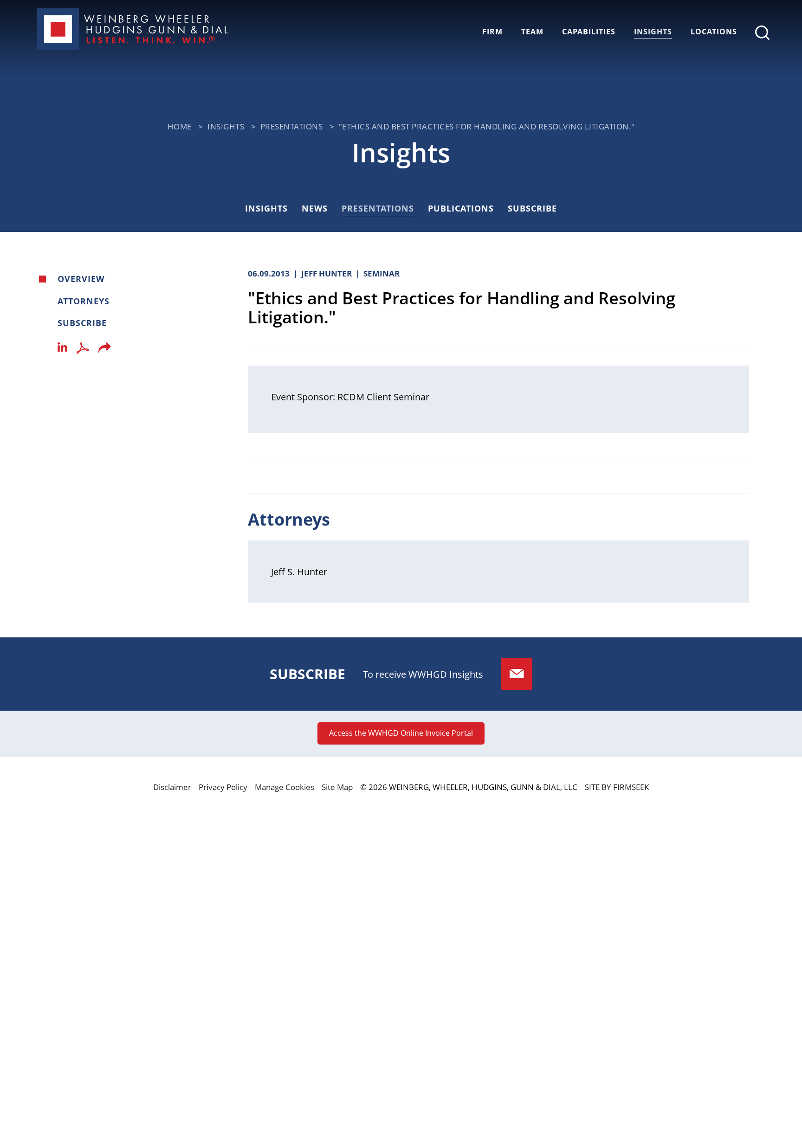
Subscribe (532, 208)
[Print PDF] (83, 350)
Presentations (291, 126)
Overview (81, 278)
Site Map (337, 787)
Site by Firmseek (617, 787)
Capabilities (588, 31)
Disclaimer (172, 787)
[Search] (762, 33)
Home (180, 126)
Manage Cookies (284, 787)
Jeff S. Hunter (299, 571)
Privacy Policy (223, 787)
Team (532, 31)
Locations (714, 31)
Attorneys (84, 301)
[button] (104, 350)
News (315, 208)
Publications (461, 208)
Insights (653, 31)
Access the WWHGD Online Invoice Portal (401, 733)
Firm (492, 31)
